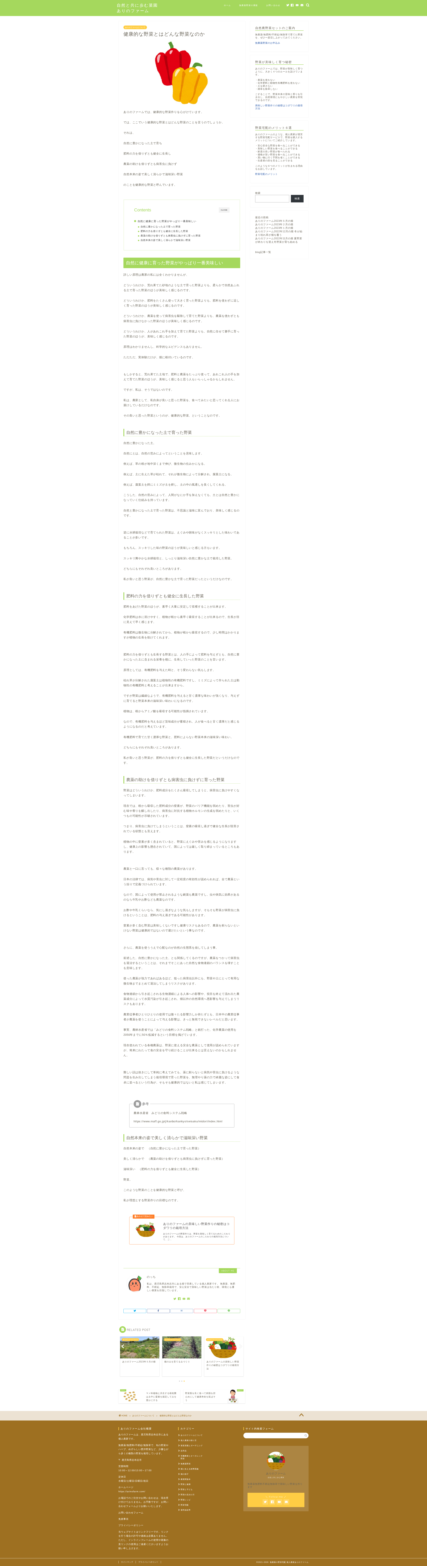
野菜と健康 (186, 1484)
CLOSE (224, 210)
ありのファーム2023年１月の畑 (274, 227)
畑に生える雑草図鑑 (190, 1469)
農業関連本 (186, 1479)
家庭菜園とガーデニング (192, 1446)
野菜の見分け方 (188, 1495)
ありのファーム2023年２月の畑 (274, 224)
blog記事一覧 (263, 252)
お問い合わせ (273, 5)
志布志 (184, 1451)
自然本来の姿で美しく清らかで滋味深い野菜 (166, 240)
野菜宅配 (185, 1505)
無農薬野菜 (186, 1464)
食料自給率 (186, 1510)
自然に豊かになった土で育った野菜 (161, 226)
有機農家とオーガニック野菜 (192, 1457)
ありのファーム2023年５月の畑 (274, 220)
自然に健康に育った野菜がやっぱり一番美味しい (167, 221)
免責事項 (123, 1519)
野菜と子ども (187, 1489)
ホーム (227, 5)
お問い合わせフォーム (130, 1512)
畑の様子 (185, 1474)
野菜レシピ (186, 1500)
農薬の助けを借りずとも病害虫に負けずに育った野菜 (171, 235)
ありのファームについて (135, 27)
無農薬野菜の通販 (248, 5)
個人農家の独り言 (189, 1440)
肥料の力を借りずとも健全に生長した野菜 (164, 231)
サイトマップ (127, 1562)
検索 (258, 193)
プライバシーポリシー (130, 1525)
